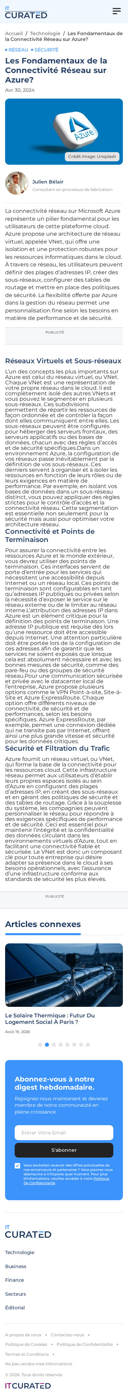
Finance (14, 1280)
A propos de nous (23, 1334)
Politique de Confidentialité (85, 1344)
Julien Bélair (47, 182)
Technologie (45, 33)
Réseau (18, 50)
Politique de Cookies (26, 1344)
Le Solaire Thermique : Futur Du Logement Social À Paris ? (50, 1018)
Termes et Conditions (27, 1354)
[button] (40, 1045)
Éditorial (15, 1308)
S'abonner (64, 1150)
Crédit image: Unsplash (92, 156)
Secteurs (15, 1294)
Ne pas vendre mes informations (38, 1363)
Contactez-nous (67, 1334)
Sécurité (46, 50)
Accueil (14, 33)
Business (15, 1266)
